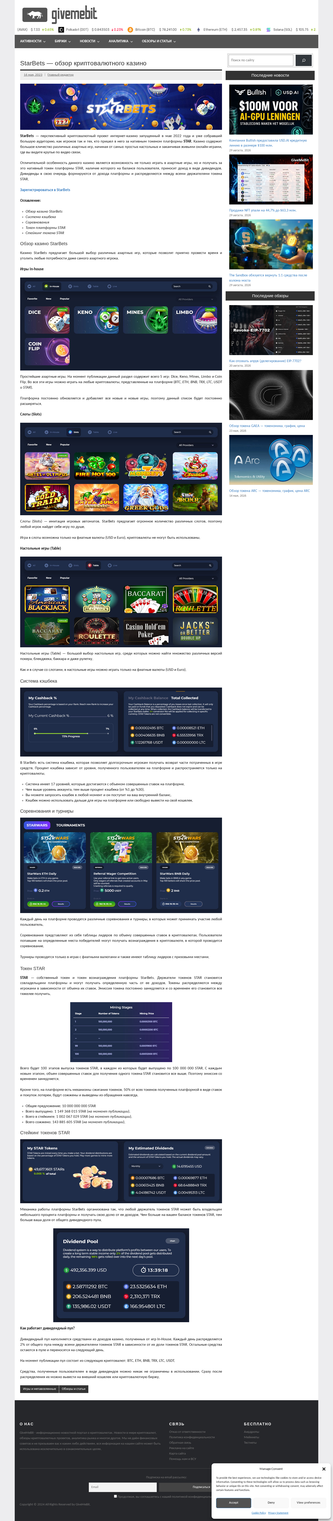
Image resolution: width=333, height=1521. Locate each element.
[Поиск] (304, 60)
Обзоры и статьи (156, 41)
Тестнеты (250, 1443)
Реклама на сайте (181, 1448)
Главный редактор (61, 75)
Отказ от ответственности (187, 1432)
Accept (233, 1502)
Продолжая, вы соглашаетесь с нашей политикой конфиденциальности (168, 1497)
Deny (271, 1502)
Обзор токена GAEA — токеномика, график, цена (267, 426)
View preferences (308, 1502)
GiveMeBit (83, 1504)
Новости (87, 41)
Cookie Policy (259, 1513)
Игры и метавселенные (39, 1389)
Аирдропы (251, 1432)
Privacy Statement (278, 1513)
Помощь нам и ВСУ (182, 1459)
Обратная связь (180, 1443)
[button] (324, 1469)
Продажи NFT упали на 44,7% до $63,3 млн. (263, 210)
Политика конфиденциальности (192, 1437)
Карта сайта (177, 1453)
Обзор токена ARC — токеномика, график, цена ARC (269, 491)
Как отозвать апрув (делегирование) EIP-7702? (265, 361)
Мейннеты (251, 1437)
